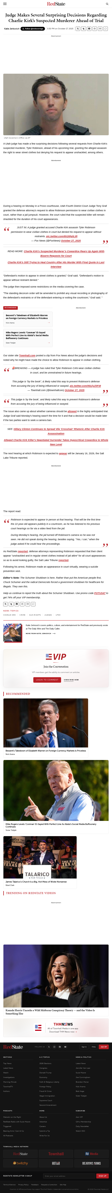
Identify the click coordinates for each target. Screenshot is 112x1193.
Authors (6, 1091)
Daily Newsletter (82, 1126)
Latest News (8, 1068)
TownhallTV (8, 1087)
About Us (43, 1117)
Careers (42, 1126)
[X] (49, 1047)
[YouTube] (65, 1047)
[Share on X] (78, 29)
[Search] (107, 4)
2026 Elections (45, 1063)
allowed (72, 411)
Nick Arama (10, 754)
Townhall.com (27, 355)
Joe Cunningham (83, 1077)
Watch (5, 1073)
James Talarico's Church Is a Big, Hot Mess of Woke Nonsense (36, 881)
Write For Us (44, 1136)
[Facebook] (60, 1047)
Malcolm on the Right (12, 1117)
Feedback (35, 1185)
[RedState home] (13, 1047)
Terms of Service (9, 1185)
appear (63, 453)
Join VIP (104, 1047)
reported (23, 551)
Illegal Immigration (47, 1096)
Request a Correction (49, 1185)
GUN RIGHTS (35, 615)
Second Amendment (47, 1105)
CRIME (22, 615)
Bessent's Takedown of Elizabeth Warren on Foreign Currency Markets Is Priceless (46, 750)
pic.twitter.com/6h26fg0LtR (61, 236)
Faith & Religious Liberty (49, 1082)
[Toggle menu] (5, 4)
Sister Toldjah (11, 830)
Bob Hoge (80, 1091)
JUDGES (48, 615)
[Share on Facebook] (89, 29)
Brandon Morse (82, 1082)
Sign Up (102, 1176)
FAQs (94, 1047)
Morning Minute (9, 1082)
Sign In (84, 1047)
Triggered (7, 1126)
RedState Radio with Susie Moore (16, 1122)
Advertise (43, 1122)
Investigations (8, 1077)
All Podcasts (8, 1136)
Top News (7, 1063)
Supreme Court (45, 1100)
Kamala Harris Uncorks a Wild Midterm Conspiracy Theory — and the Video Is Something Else (50, 1012)
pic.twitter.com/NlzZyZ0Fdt (85, 386)
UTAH (58, 615)
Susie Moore (81, 1073)
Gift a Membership (83, 1122)
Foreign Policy (45, 1087)
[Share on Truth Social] (83, 29)
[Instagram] (54, 1047)
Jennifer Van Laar (83, 1068)
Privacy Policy (23, 1185)
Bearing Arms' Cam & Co (13, 1131)
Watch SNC (80, 1131)
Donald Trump (45, 1073)
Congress (43, 1068)
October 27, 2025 (71, 240)
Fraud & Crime (45, 1091)
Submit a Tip (44, 1131)
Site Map (63, 1185)
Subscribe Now (71, 680)
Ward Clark (10, 885)
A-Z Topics (44, 1057)
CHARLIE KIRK (9, 615)
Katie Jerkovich (11, 28)
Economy (43, 1077)
